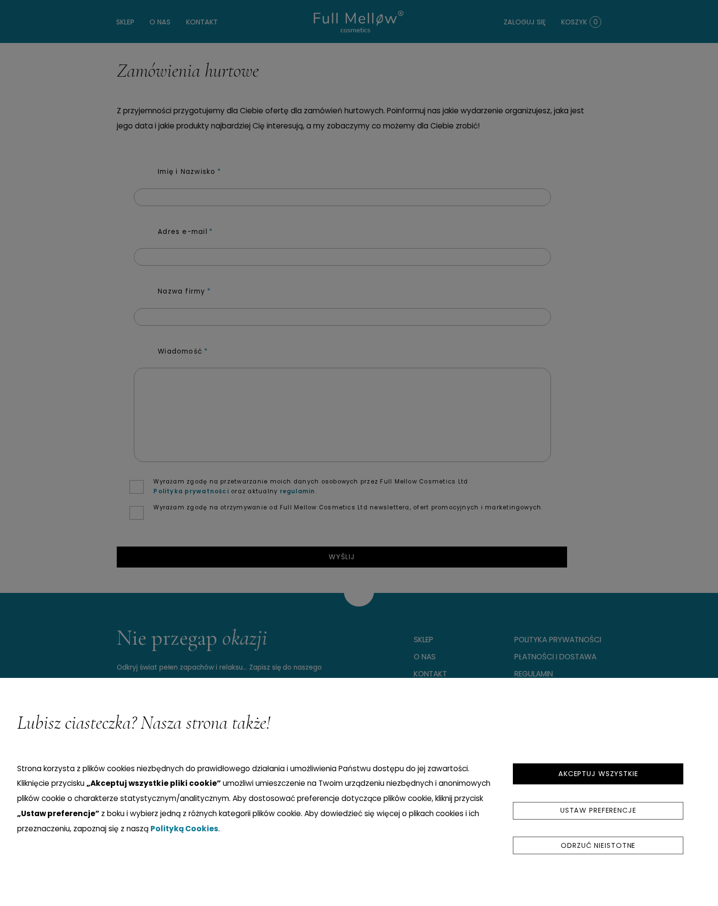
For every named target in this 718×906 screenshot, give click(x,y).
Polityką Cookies (184, 828)
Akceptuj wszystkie (598, 774)
